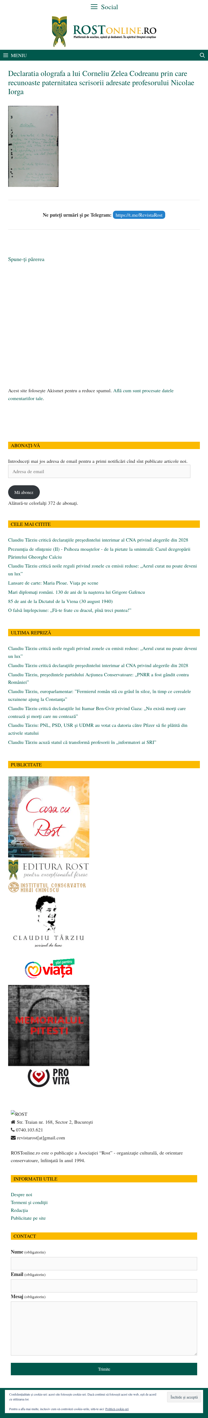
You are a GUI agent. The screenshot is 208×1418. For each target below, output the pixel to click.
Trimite (104, 1369)
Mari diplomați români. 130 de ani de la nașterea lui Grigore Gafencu (76, 592)
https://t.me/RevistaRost (139, 215)
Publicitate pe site (28, 1218)
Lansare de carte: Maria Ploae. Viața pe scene (53, 582)
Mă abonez (23, 492)
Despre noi (21, 1194)
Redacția (19, 1210)
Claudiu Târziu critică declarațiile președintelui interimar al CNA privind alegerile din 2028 (98, 539)
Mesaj (28, 1296)
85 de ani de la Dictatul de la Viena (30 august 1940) (60, 601)
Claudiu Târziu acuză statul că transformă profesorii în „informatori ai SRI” (82, 742)
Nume (28, 1251)
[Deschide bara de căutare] (202, 55)
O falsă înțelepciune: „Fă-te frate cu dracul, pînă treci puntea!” (69, 610)
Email (28, 1274)
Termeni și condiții (29, 1202)
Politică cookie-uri (117, 1409)
